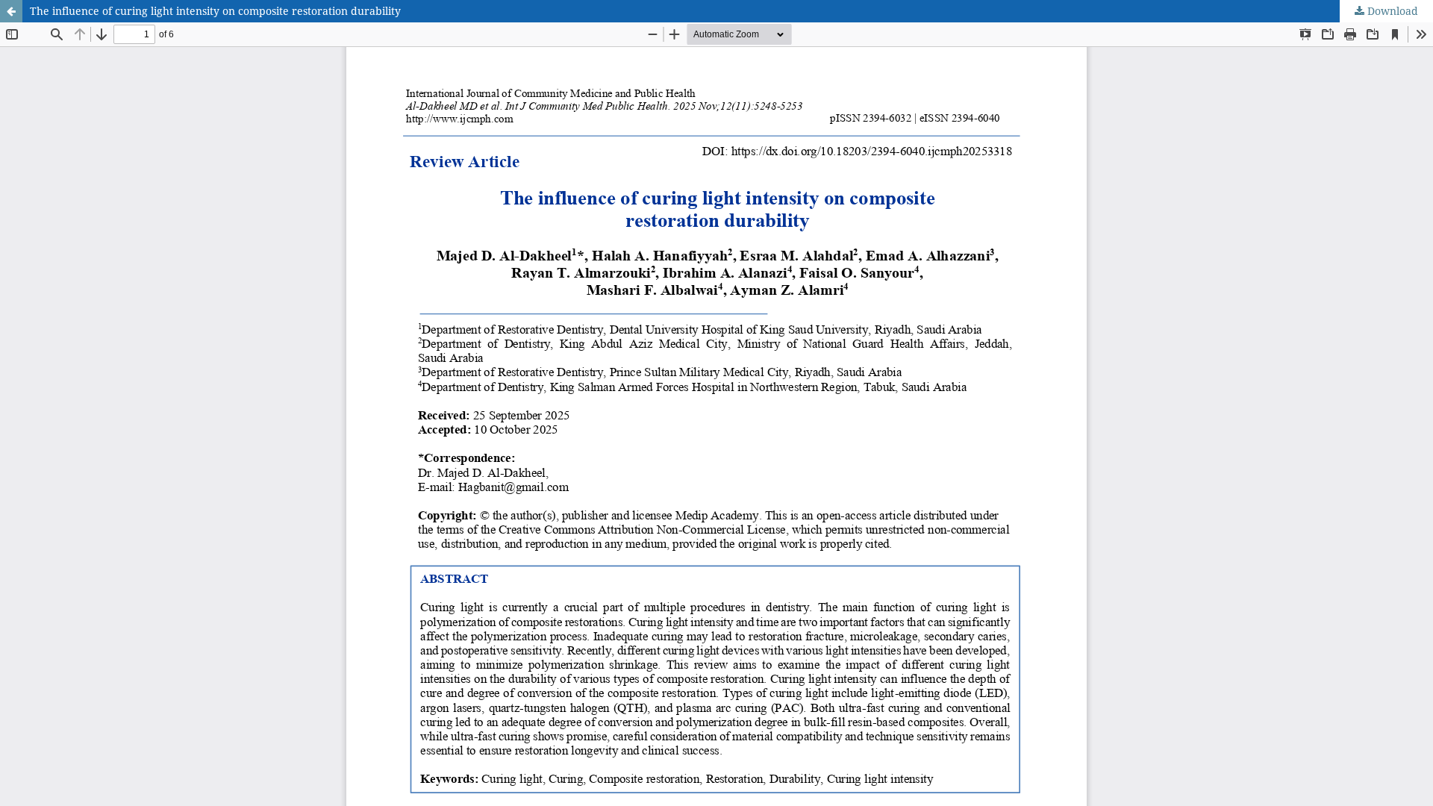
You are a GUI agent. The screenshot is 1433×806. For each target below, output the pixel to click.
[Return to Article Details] (11, 11)
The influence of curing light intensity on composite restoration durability (215, 11)
